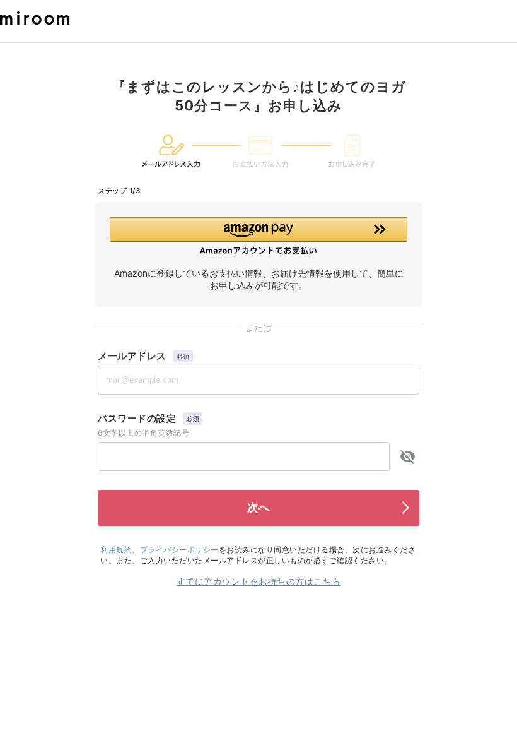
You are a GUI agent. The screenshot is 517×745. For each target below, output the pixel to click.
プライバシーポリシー (179, 549)
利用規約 (116, 549)
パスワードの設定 (137, 418)
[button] (258, 236)
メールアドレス (132, 356)
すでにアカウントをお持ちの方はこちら (259, 581)
